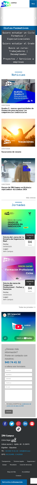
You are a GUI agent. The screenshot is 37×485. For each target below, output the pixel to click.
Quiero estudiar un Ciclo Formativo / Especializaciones (18, 35)
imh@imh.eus (25, 451)
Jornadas (18, 205)
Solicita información (12, 482)
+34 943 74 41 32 (11, 451)
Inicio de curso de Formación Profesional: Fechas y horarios (13, 286)
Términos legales (19, 461)
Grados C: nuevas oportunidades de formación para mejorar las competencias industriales (17, 110)
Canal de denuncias (26, 464)
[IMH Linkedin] (25, 424)
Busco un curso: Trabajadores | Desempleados (18, 51)
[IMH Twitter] (12, 424)
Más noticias (31, 198)
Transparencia (6, 461)
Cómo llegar (6, 440)
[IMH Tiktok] (18, 429)
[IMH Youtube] (32, 424)
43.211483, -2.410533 (14, 454)
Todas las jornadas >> (27, 307)
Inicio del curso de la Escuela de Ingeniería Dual (13, 239)
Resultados (13, 464)
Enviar (8, 412)
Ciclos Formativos (16, 28)
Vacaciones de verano (11, 152)
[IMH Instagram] (18, 424)
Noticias (18, 74)
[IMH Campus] (8, 3)
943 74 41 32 (13, 362)
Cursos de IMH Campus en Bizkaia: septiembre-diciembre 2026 (16, 188)
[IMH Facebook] (5, 424)
